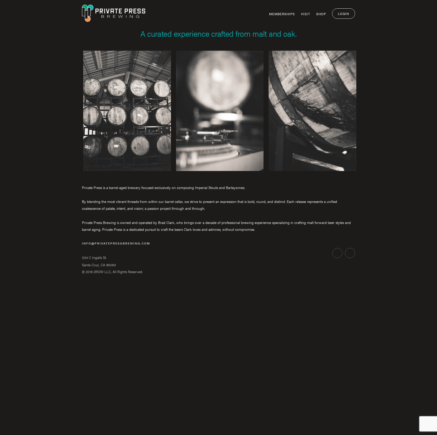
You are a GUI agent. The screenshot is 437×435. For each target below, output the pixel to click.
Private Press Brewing (113, 16)
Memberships (282, 13)
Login (343, 13)
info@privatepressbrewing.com (116, 243)
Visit (305, 13)
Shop (321, 13)
